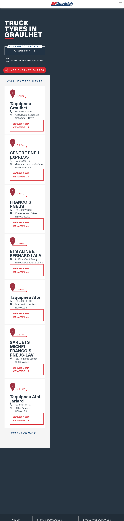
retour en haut (23, 433)
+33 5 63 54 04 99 (23, 301)
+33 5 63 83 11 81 (23, 160)
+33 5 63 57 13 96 (23, 210)
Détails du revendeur (21, 125)
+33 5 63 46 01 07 (23, 404)
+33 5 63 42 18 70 (23, 111)
